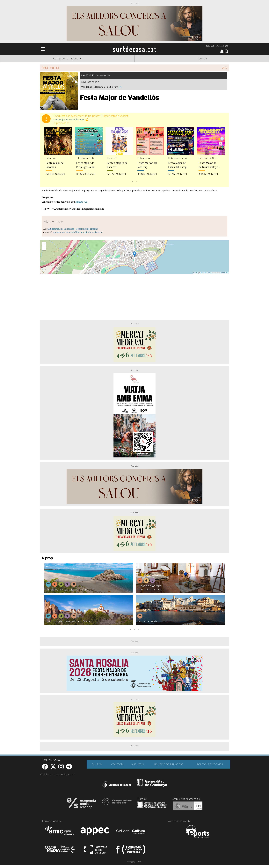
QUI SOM (97, 764)
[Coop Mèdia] (59, 851)
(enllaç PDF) (82, 201)
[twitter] (53, 768)
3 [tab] (138, 629)
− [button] (44, 248)
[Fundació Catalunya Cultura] (130, 851)
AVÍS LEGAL (137, 764)
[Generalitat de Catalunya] (152, 786)
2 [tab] (136, 181)
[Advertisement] (134, 295)
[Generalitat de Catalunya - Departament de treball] (152, 808)
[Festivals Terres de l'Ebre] (95, 851)
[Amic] (59, 832)
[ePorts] (197, 832)
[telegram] (69, 768)
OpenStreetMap (206, 273)
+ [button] (44, 244)
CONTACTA (117, 764)
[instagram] (61, 768)
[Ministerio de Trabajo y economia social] (187, 808)
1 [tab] (132, 181)
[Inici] (134, 49)
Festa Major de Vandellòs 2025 (68, 119)
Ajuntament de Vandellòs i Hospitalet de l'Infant (73, 228)
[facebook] (45, 768)
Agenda (202, 58)
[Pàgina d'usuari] (221, 52)
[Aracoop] (81, 804)
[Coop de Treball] (116, 804)
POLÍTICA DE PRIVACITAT (168, 764)
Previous (46, 155)
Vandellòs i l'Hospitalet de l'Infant (99, 87)
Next (222, 155)
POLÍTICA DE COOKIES (210, 764)
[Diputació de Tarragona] (116, 786)
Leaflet (195, 273)
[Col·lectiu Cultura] (130, 832)
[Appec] (95, 832)
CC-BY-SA (224, 273)
